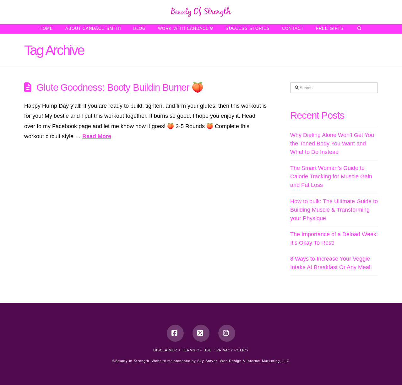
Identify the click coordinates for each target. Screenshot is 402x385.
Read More (96, 136)
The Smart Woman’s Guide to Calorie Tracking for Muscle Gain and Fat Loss (331, 176)
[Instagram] (226, 333)
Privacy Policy (232, 350)
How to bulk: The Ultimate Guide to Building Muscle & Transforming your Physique (334, 209)
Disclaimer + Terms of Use (182, 350)
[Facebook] (175, 333)
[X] (201, 333)
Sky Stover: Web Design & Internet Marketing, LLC (243, 361)
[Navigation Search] (359, 29)
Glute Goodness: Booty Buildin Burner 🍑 (119, 87)
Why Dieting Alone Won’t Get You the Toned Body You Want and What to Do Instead (332, 143)
